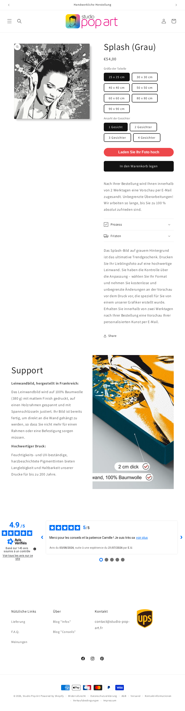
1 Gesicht (116, 127)
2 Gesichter (143, 127)
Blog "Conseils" (64, 632)
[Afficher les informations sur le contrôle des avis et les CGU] (35, 549)
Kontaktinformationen (158, 695)
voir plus (142, 537)
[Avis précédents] (42, 537)
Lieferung (18, 622)
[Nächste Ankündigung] (176, 5)
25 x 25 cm (117, 77)
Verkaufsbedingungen (86, 700)
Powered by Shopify (52, 695)
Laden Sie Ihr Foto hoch (138, 152)
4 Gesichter (146, 138)
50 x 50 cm (145, 88)
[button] (9, 21)
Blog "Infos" (62, 622)
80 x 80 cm (145, 98)
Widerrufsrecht (77, 695)
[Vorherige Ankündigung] (9, 5)
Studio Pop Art (31, 695)
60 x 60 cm (117, 98)
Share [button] (112, 336)
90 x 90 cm (117, 109)
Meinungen (19, 642)
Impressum (109, 700)
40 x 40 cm (117, 88)
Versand (135, 695)
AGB (124, 695)
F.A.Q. (15, 632)
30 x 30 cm (145, 77)
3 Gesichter (117, 138)
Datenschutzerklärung (103, 695)
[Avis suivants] (181, 537)
